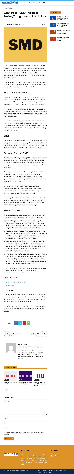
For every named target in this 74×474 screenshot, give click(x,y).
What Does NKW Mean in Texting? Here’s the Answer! (63, 39)
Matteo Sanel (10, 24)
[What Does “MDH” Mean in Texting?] (10, 376)
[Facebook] (16, 323)
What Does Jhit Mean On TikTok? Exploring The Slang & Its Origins (63, 18)
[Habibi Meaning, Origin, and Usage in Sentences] (25, 376)
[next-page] (7, 390)
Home (5, 8)
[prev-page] (5, 390)
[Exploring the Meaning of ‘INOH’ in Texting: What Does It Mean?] (53, 25)
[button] (68, 3)
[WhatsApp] (28, 323)
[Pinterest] (24, 323)
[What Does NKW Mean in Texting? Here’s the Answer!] (53, 39)
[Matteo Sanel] (5, 24)
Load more (59, 45)
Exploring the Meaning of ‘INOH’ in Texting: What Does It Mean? (63, 25)
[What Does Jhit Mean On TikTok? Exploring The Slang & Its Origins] (53, 18)
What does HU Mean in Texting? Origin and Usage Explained (40, 384)
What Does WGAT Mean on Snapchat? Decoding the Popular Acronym (63, 32)
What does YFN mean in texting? (16, 282)
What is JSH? (10, 285)
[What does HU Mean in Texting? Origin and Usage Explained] (40, 376)
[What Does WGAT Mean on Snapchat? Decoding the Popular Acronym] (53, 32)
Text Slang (10, 8)
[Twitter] (20, 323)
